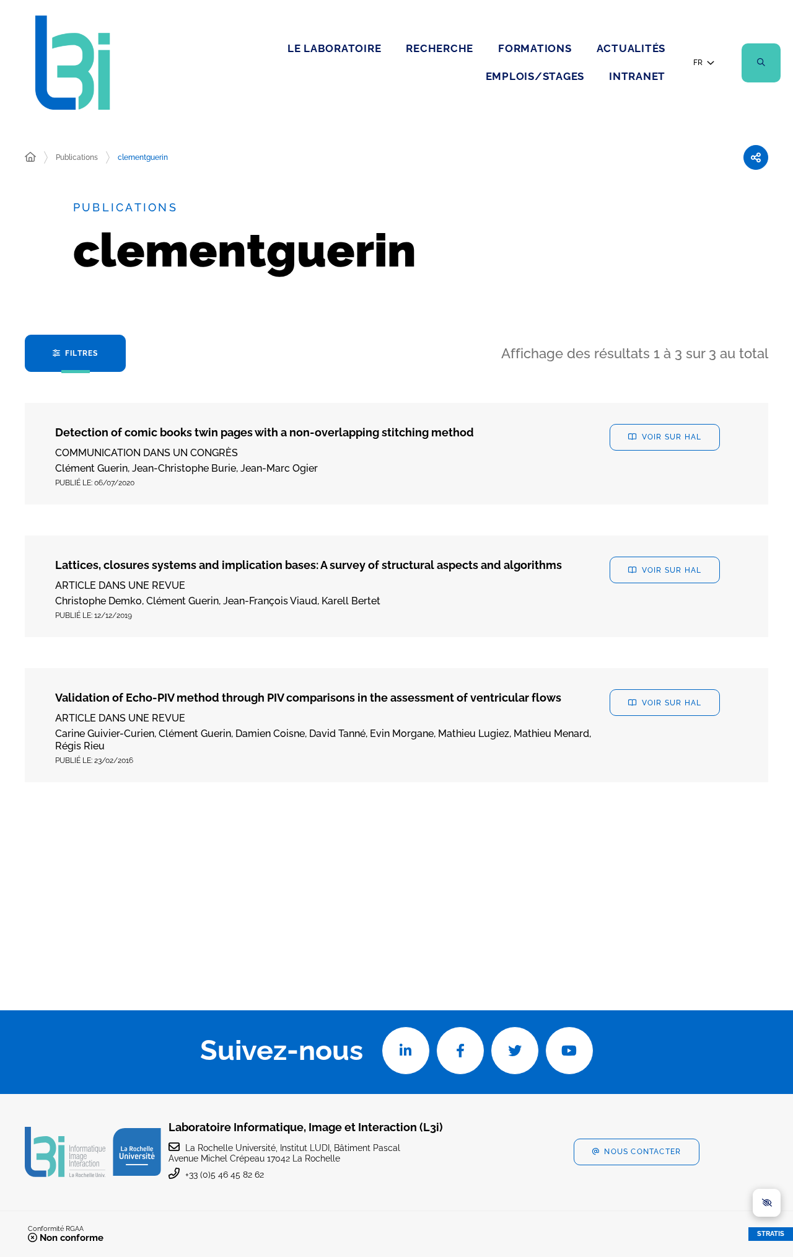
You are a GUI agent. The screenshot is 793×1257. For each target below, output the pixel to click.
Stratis (770, 1234)
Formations (535, 48)
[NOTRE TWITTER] (515, 1050)
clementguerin (143, 157)
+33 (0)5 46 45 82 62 (224, 1175)
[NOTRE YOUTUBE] (569, 1050)
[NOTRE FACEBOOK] (460, 1050)
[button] (761, 62)
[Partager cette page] (755, 157)
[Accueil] (30, 157)
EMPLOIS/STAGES (535, 76)
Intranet (637, 76)
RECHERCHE (439, 48)
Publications (77, 157)
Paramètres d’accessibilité (767, 1203)
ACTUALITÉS (631, 48)
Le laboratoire (334, 48)
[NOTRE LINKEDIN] (406, 1050)
